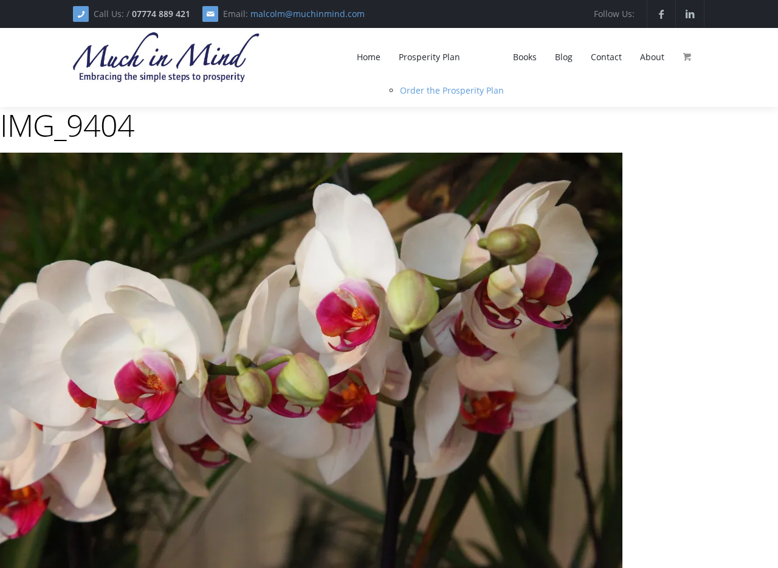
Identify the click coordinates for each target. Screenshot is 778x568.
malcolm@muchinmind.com (307, 13)
